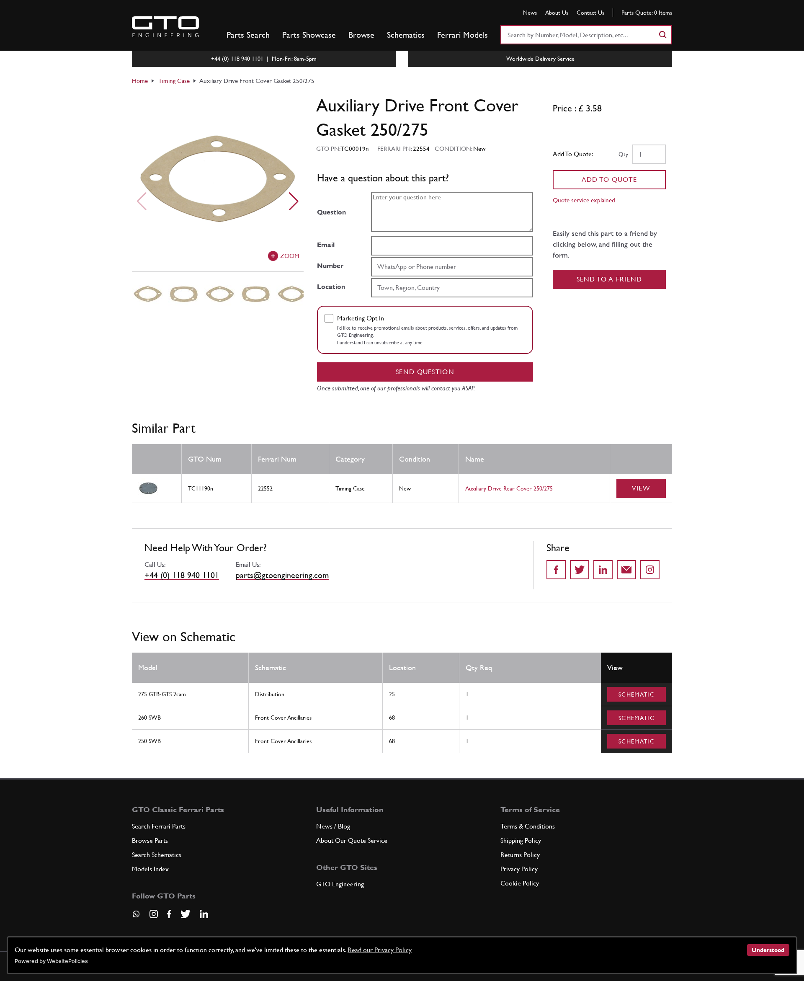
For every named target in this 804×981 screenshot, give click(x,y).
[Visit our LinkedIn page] (204, 914)
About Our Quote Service (351, 840)
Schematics (406, 35)
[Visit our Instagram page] (153, 914)
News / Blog (333, 826)
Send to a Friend (609, 279)
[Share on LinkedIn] (603, 569)
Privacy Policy (519, 869)
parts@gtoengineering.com (282, 575)
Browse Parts (150, 840)
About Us (556, 12)
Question (331, 212)
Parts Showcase (309, 35)
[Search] (662, 34)
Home (140, 80)
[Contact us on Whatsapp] (136, 917)
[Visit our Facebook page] (169, 914)
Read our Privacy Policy (380, 950)
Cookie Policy (519, 883)
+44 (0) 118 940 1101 (181, 575)
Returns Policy (520, 855)
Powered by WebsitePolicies (51, 961)
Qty (623, 154)
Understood (768, 950)
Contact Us (590, 12)
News (530, 12)
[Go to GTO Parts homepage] (165, 27)
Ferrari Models (462, 35)
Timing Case (174, 80)
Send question (425, 372)
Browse (361, 35)
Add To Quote (609, 179)
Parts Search (248, 35)
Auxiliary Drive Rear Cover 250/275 (509, 488)
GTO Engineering (340, 884)
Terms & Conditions (527, 826)
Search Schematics (156, 855)
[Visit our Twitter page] (185, 914)
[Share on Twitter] (579, 569)
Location (331, 287)
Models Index (150, 869)
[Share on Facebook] (556, 569)
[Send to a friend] (626, 569)
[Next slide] (293, 201)
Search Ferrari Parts (159, 826)
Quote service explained (584, 200)
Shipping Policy (520, 840)
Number (330, 266)
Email (326, 245)
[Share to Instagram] (650, 569)
